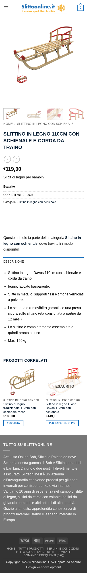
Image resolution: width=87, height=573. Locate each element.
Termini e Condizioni (63, 548)
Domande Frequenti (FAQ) (44, 555)
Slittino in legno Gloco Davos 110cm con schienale (61, 408)
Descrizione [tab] (13, 261)
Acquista (13, 423)
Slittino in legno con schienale (45, 123)
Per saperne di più (62, 423)
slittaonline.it (40, 562)
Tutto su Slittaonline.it (35, 552)
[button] (6, 7)
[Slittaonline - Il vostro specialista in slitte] (43, 8)
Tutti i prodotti (31, 548)
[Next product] (7, 159)
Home (8, 123)
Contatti (64, 552)
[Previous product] (16, 159)
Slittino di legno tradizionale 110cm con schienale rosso (19, 408)
